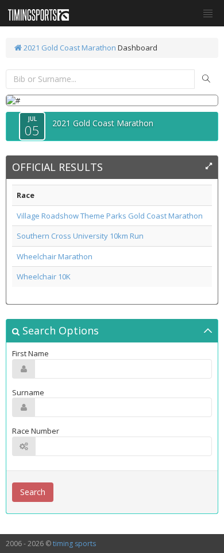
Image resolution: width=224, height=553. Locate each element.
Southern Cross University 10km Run (80, 236)
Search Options (59, 330)
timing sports (74, 543)
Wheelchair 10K (44, 276)
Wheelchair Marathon (54, 256)
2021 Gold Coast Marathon (69, 47)
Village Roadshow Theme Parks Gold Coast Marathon (110, 216)
